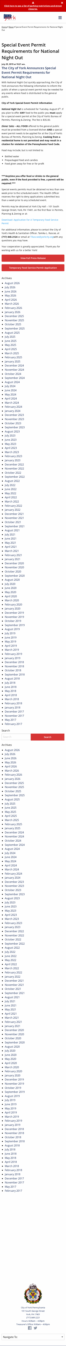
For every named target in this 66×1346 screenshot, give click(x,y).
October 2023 (13, 423)
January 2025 (12, 361)
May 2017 (10, 720)
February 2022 (13, 505)
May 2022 (10, 493)
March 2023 (12, 452)
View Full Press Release (33, 258)
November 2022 (14, 468)
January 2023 (12, 460)
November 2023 (14, 419)
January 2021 (12, 559)
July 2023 (10, 435)
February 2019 (13, 654)
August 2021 (12, 530)
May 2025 (10, 345)
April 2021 (11, 547)
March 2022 (12, 501)
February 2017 (13, 724)
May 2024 (10, 394)
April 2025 (11, 349)
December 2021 (14, 514)
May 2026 (10, 295)
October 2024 (13, 374)
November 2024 (14, 369)
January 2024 (12, 411)
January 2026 (12, 312)
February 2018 (13, 703)
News (11, 27)
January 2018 (12, 707)
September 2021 (15, 526)
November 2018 (14, 666)
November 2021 (14, 518)
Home (4, 27)
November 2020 (14, 567)
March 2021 (12, 551)
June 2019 (10, 637)
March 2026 (12, 303)
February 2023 (13, 456)
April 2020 (11, 596)
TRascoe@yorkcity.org (42, 236)
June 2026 (10, 291)
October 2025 (13, 324)
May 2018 (10, 691)
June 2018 (10, 687)
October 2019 (13, 621)
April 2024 (11, 398)
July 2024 (10, 386)
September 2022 (15, 476)
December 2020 (14, 563)
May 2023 (10, 444)
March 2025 (12, 353)
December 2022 (14, 464)
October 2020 (13, 571)
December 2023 (14, 415)
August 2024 (12, 382)
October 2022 (13, 472)
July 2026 (10, 287)
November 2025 (14, 320)
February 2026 (13, 308)
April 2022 (11, 497)
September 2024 (15, 378)
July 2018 (10, 683)
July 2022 (10, 485)
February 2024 (13, 406)
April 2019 (11, 645)
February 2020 (13, 604)
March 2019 (12, 650)
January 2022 (12, 509)
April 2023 (11, 448)
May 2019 (10, 641)
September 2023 (15, 427)
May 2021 (10, 542)
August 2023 (12, 431)
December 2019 (14, 612)
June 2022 (10, 489)
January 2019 (12, 658)
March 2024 (12, 402)
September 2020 (15, 575)
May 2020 (10, 592)
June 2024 (10, 390)
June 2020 (10, 588)
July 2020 (10, 584)
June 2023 (10, 439)
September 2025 (15, 328)
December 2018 (14, 662)
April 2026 (11, 299)
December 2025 (14, 316)
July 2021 (10, 534)
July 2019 (10, 633)
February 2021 (13, 555)
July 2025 (10, 336)
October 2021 (13, 522)
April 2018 (11, 695)
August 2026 (12, 283)
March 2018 (12, 699)
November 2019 (14, 617)
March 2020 (12, 600)
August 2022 (12, 481)
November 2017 (14, 716)
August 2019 (12, 629)
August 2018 (12, 678)
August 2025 (12, 332)
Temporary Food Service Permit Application (33, 267)
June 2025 (10, 341)
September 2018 (15, 674)
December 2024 (14, 365)
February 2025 (13, 357)
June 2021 (10, 538)
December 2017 (14, 711)
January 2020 (12, 608)
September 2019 (15, 625)
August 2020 (12, 580)
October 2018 (13, 670)
